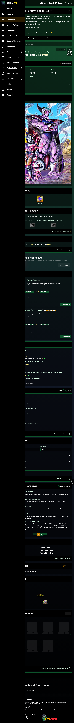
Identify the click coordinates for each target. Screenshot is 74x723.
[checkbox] (60, 63)
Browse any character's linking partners (26, 27)
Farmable (68, 566)
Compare (62, 49)
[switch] (65, 390)
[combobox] (41, 44)
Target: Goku (45, 548)
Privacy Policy (35, 717)
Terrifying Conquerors (48, 550)
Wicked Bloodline (46, 553)
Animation (66, 304)
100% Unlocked (66, 63)
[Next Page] (45, 534)
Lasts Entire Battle (65, 486)
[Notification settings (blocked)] (71, 3)
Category (43, 446)
